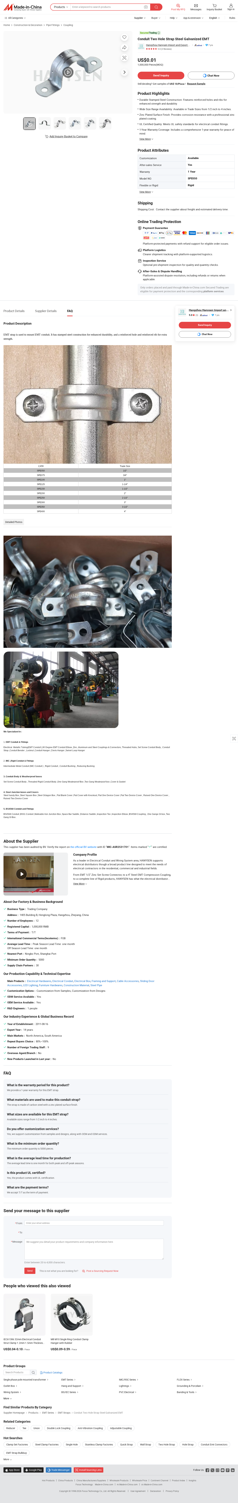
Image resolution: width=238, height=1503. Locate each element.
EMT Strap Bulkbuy (16, 1452)
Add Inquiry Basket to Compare (68, 136)
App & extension (192, 17)
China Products (65, 1480)
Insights (192, 1480)
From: (19, 1223)
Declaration (155, 1491)
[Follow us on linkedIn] (233, 1470)
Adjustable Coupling (121, 1428)
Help (172, 17)
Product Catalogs (52, 1372)
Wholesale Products (119, 1480)
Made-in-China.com (104, 1484)
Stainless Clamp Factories (99, 1444)
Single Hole (72, 1444)
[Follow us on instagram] (217, 1470)
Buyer (154, 17)
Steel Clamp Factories (47, 1444)
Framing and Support (104, 981)
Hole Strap (188, 1444)
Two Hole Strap (166, 1444)
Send (30, 1270)
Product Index (178, 1480)
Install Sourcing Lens (90, 1470)
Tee (24, 1428)
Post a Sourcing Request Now (100, 1271)
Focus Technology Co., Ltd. (95, 1491)
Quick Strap (126, 1444)
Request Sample (196, 83)
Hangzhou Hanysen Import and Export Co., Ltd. (168, 45)
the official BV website (83, 847)
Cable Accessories (128, 981)
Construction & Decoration (28, 25)
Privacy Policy (172, 1491)
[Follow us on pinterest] (227, 1470)
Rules (232, 17)
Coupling (68, 25)
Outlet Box (9, 1385)
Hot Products (48, 1480)
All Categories (15, 17)
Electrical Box (82, 981)
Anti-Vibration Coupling (90, 1428)
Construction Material (76, 985)
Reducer (10, 1428)
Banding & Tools (185, 1392)
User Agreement (137, 1491)
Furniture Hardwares (51, 985)
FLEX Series (183, 1379)
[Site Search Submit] (156, 7)
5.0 (193, 315)
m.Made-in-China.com (127, 1484)
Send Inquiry (161, 75)
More (6, 1459)
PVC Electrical (126, 1392)
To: (21, 1232)
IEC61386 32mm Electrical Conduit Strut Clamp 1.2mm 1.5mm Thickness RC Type (23, 1343)
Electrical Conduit (62, 981)
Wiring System (11, 1392)
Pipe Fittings (53, 25)
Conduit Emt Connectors (214, 1444)
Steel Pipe (96, 985)
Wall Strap (145, 1444)
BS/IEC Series (68, 1392)
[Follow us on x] (212, 1470)
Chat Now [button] (213, 75)
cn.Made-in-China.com (151, 1484)
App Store (12, 1470)
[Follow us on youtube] (222, 1470)
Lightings (124, 1385)
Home (6, 25)
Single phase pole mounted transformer (24, 1379)
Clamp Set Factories (17, 1444)
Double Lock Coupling (58, 1428)
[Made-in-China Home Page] (22, 7)
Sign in (231, 9)
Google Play (33, 1470)
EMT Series (67, 1379)
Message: (17, 1241)
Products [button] (59, 7)
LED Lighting (30, 985)
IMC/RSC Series (127, 1379)
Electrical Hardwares (39, 981)
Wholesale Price (139, 1480)
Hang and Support (71, 1385)
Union (36, 1428)
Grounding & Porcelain (189, 1385)
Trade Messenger (59, 1470)
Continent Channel (159, 1480)
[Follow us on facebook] (207, 1470)
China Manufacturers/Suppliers (91, 1480)
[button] (146, 6)
